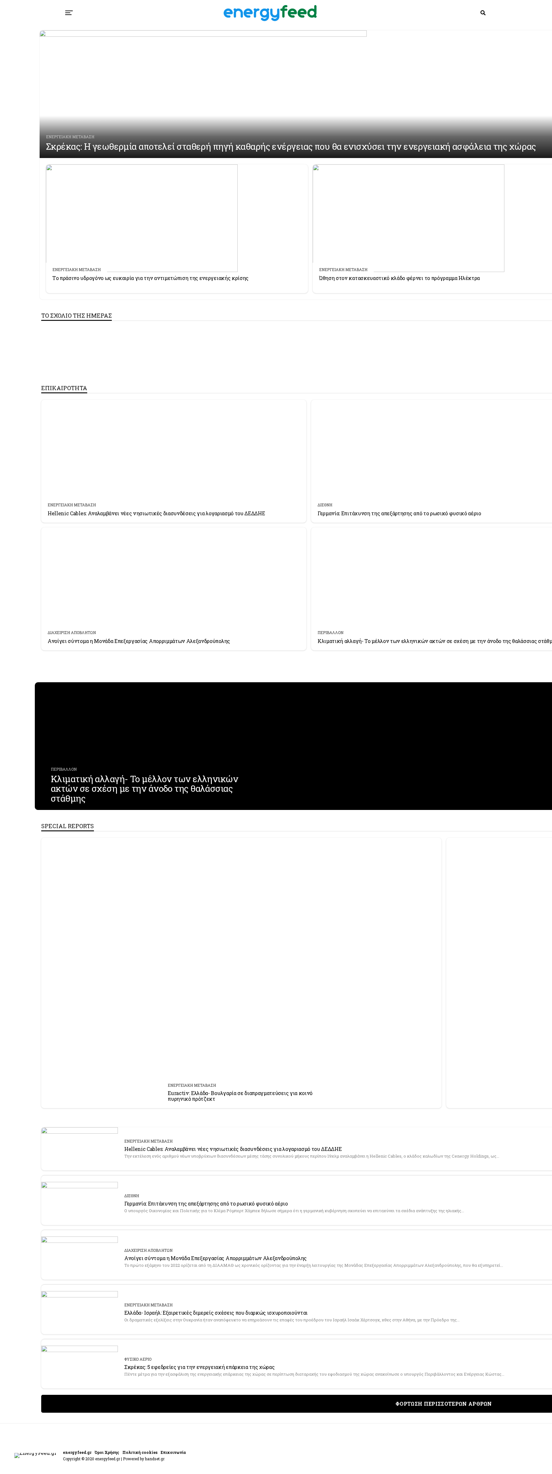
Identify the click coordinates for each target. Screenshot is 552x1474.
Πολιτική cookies (139, 1452)
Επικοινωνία (173, 1452)
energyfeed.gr (77, 1452)
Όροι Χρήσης (107, 1452)
